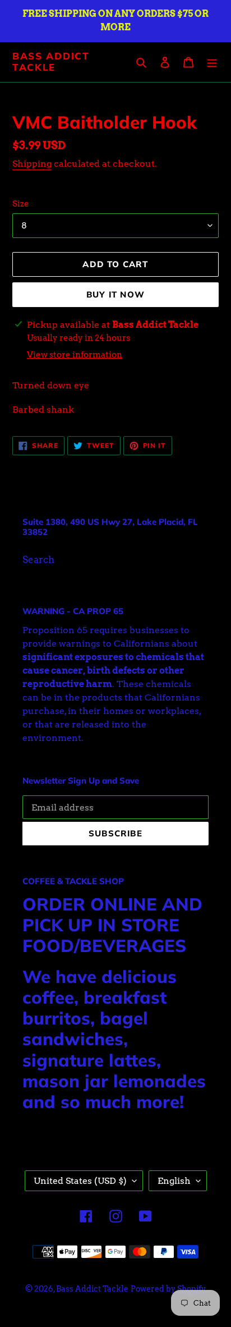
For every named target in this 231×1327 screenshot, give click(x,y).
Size (20, 204)
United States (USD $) (80, 1180)
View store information (74, 355)
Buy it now (115, 294)
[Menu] (212, 62)
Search (38, 559)
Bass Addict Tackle (51, 62)
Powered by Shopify (168, 1288)
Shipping (32, 163)
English (174, 1180)
